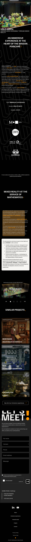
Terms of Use (15, 535)
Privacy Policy (16, 532)
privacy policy (13, 476)
